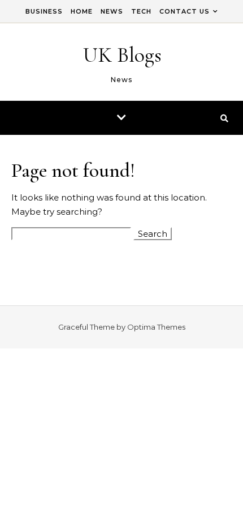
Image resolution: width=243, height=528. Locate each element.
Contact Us (184, 11)
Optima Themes (156, 326)
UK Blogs (122, 55)
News (112, 11)
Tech (141, 11)
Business (44, 11)
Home (82, 11)
